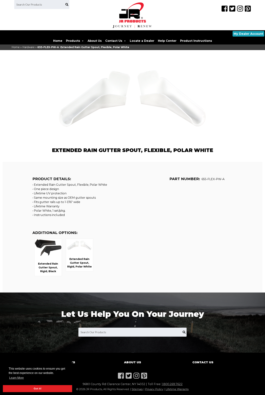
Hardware (28, 47)
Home (57, 41)
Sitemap (137, 389)
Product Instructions (196, 41)
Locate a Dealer (142, 41)
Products (73, 41)
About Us (95, 41)
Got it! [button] (37, 388)
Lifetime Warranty (177, 389)
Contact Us (113, 41)
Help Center (167, 41)
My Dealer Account (248, 33)
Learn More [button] (16, 377)
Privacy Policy (154, 389)
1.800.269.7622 (172, 384)
